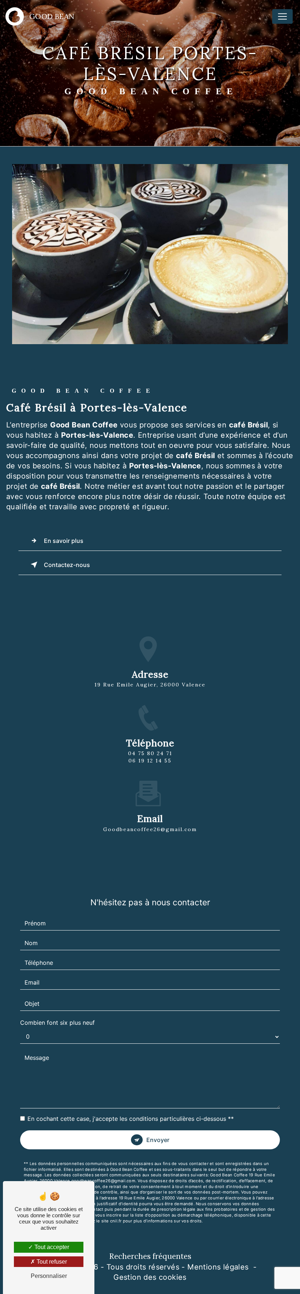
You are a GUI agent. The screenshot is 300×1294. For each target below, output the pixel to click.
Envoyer (157, 1139)
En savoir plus (63, 540)
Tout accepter (51, 1247)
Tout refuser (51, 1262)
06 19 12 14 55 (150, 760)
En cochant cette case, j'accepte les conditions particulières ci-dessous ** (130, 1118)
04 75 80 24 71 (150, 753)
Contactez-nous (67, 564)
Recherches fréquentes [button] (150, 1256)
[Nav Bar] (282, 16)
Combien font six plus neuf (57, 1022)
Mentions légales (217, 1267)
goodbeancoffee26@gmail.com (150, 829)
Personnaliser (49, 1276)
